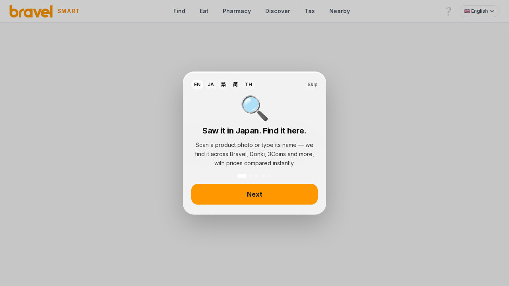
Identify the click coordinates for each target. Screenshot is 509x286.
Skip (312, 84)
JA (211, 84)
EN (197, 84)
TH (248, 84)
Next (254, 194)
